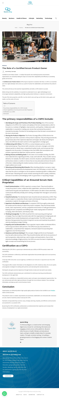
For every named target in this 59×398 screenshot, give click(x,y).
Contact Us (40, 394)
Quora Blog (38, 391)
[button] (4, 393)
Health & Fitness (22, 18)
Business (11, 18)
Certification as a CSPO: (9, 111)
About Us (19, 394)
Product (53, 290)
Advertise (32, 394)
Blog (25, 394)
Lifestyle (31, 18)
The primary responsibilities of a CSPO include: (15, 108)
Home (16, 27)
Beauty (4, 18)
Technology (48, 18)
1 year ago (13, 71)
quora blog (8, 71)
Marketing (39, 18)
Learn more (8, 375)
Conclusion (6, 113)
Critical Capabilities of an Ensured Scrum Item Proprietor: (18, 110)
